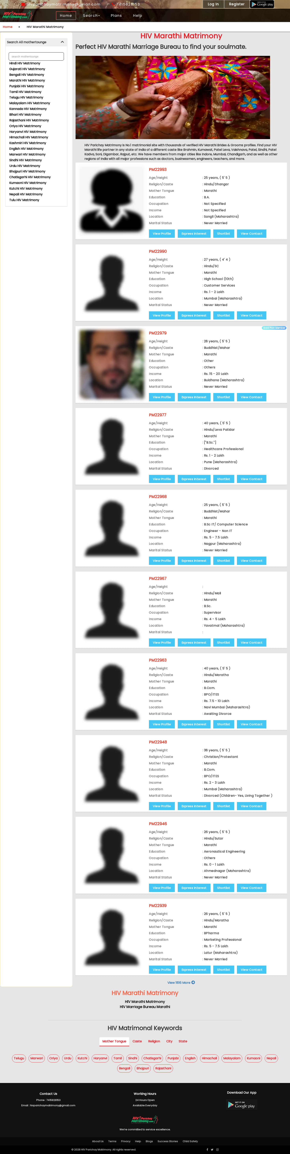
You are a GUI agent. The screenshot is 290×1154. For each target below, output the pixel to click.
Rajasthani (163, 1068)
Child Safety (190, 1141)
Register (237, 4)
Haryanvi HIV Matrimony (28, 131)
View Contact (251, 233)
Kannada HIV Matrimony (28, 109)
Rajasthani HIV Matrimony (29, 120)
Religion (154, 1041)
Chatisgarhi (152, 1058)
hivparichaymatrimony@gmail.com (63, 4)
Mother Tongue (114, 1041)
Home (66, 15)
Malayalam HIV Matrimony (29, 103)
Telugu (19, 1058)
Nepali (271, 1058)
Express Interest (194, 233)
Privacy (125, 1141)
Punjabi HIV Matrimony (26, 86)
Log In (213, 4)
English (190, 1058)
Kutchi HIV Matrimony (26, 188)
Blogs (149, 1141)
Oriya (53, 1058)
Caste (137, 1041)
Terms (112, 1141)
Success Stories (168, 1141)
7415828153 (127, 4)
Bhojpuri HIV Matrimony (27, 171)
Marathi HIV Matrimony (27, 80)
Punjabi (173, 1058)
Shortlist (223, 233)
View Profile (162, 233)
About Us (98, 1141)
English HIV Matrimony (26, 148)
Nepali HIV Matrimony (26, 194)
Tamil (117, 1058)
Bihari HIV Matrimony (25, 114)
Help (137, 15)
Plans (116, 15)
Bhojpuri (143, 1068)
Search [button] (90, 15)
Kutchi (82, 1058)
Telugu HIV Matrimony (26, 97)
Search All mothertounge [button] (26, 42)
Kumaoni (253, 1058)
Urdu (67, 1058)
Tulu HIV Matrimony (24, 200)
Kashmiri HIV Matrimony (27, 143)
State (183, 1041)
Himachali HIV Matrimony (28, 137)
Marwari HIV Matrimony (27, 154)
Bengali (124, 1068)
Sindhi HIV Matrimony (25, 160)
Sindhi (132, 1058)
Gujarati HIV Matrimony (27, 69)
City (169, 1041)
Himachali (209, 1058)
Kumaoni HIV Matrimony (27, 183)
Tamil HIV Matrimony (25, 92)
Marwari (36, 1058)
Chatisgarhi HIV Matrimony (30, 177)
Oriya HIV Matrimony (25, 126)
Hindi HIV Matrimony (24, 63)
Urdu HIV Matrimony (24, 166)
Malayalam (231, 1058)
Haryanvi (100, 1058)
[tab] (36, 42)
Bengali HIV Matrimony (26, 74)
